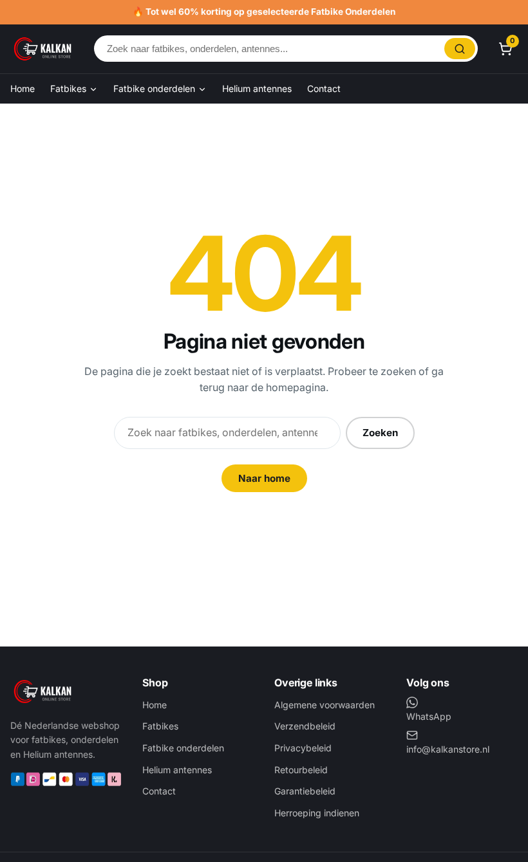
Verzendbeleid (304, 725)
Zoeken (380, 432)
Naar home (264, 478)
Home (22, 88)
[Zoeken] (459, 48)
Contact (324, 88)
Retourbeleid (301, 769)
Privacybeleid (303, 747)
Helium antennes (257, 88)
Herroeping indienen (316, 812)
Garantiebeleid (304, 790)
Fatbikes (69, 88)
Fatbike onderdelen (155, 88)
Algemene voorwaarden (324, 704)
